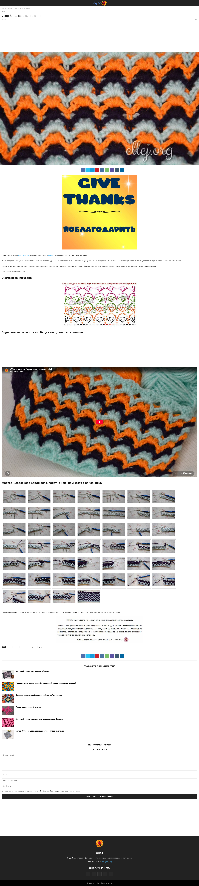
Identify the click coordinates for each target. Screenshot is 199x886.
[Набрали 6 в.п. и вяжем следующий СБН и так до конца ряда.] (64, 546)
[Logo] (99, 847)
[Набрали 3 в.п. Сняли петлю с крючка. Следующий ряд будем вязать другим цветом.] (163, 529)
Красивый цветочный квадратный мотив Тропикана (39, 695)
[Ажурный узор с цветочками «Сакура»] (8, 675)
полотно (23, 647)
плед (9, 647)
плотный (16, 647)
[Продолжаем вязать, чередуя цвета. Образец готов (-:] (89, 596)
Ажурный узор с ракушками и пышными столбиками (39, 719)
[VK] (102, 170)
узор (40, 647)
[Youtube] (111, 874)
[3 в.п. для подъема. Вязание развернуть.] (64, 579)
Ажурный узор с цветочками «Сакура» (33, 671)
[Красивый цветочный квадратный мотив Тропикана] (8, 698)
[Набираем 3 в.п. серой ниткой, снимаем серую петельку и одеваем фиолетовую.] (14, 596)
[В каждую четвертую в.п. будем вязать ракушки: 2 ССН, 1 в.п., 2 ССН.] (64, 496)
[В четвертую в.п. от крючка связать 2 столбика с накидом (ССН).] (39, 496)
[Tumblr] (117, 170)
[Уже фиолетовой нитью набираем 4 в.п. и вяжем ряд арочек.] (39, 596)
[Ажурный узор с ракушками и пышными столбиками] (8, 722)
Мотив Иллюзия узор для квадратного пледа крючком (40, 731)
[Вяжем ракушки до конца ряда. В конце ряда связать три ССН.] (138, 529)
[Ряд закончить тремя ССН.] (64, 563)
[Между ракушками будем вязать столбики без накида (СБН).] (14, 513)
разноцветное (33, 647)
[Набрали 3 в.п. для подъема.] (163, 513)
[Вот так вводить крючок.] (64, 529)
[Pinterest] (97, 170)
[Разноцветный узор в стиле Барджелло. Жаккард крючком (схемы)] (8, 686)
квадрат (51, 255)
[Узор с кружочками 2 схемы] (8, 710)
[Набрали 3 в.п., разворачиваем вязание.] (138, 546)
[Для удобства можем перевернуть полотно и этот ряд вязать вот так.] (89, 513)
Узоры (10, 8)
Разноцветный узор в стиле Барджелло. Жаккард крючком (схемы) (46, 683)
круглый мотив (24, 255)
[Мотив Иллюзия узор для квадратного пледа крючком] (8, 734)
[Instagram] (94, 874)
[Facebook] (83, 170)
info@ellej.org (107, 862)
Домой (4, 8)
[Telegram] (92, 170)
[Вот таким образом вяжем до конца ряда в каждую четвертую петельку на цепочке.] (114, 496)
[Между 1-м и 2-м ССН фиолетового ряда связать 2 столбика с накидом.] (89, 579)
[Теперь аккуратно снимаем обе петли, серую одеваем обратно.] (163, 579)
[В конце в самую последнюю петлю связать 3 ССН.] (138, 496)
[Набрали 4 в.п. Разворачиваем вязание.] (163, 496)
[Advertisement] (99, 36)
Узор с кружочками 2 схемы (28, 707)
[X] (88, 170)
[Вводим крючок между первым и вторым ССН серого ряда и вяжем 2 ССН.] (163, 546)
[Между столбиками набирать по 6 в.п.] (39, 513)
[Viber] (112, 170)
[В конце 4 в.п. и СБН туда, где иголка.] (39, 579)
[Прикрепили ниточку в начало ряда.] (14, 546)
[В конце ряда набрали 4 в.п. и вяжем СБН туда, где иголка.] (114, 546)
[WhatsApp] (107, 170)
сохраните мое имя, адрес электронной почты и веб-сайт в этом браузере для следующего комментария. (42, 791)
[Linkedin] (122, 170)
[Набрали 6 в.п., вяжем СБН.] (64, 513)
